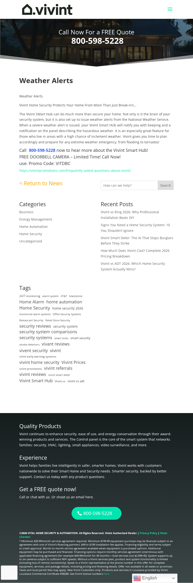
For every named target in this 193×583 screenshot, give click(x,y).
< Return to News (41, 183)
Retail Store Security (57, 320)
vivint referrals (58, 368)
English (149, 577)
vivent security (33, 350)
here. (107, 573)
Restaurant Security (31, 320)
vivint (55, 350)
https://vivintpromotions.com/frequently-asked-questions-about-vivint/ (75, 170)
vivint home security (39, 362)
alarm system (50, 296)
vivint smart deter (59, 375)
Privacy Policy (148, 533)
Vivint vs (60, 381)
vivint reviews (32, 374)
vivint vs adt (76, 381)
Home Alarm (31, 302)
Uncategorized (30, 241)
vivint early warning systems (37, 356)
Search (165, 185)
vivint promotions (30, 368)
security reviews (35, 326)
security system (65, 326)
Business (26, 212)
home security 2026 (67, 308)
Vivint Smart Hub (36, 380)
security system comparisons (48, 331)
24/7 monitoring (29, 296)
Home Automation (33, 226)
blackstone (75, 296)
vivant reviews (56, 344)
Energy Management (35, 219)
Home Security (30, 234)
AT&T (64, 296)
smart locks (61, 338)
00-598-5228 (43, 150)
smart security (80, 338)
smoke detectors (29, 344)
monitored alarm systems (35, 314)
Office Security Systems (67, 314)
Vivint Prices (73, 362)
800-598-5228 (97, 40)
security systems (35, 337)
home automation (64, 302)
